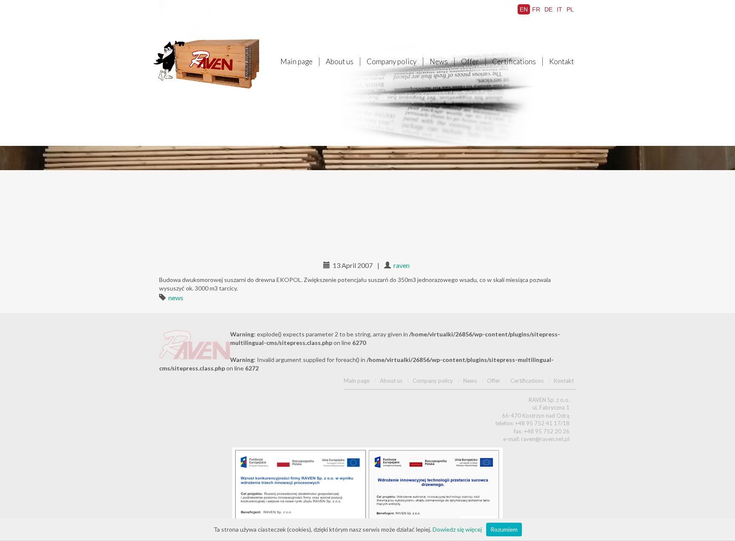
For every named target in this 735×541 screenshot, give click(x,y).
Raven (208, 63)
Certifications (514, 61)
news (175, 297)
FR (536, 9)
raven (401, 265)
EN (524, 9)
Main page (296, 61)
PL (570, 9)
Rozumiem (504, 529)
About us (339, 61)
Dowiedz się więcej (457, 529)
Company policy (391, 61)
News (439, 61)
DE (548, 9)
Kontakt (561, 61)
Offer (470, 61)
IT (559, 9)
